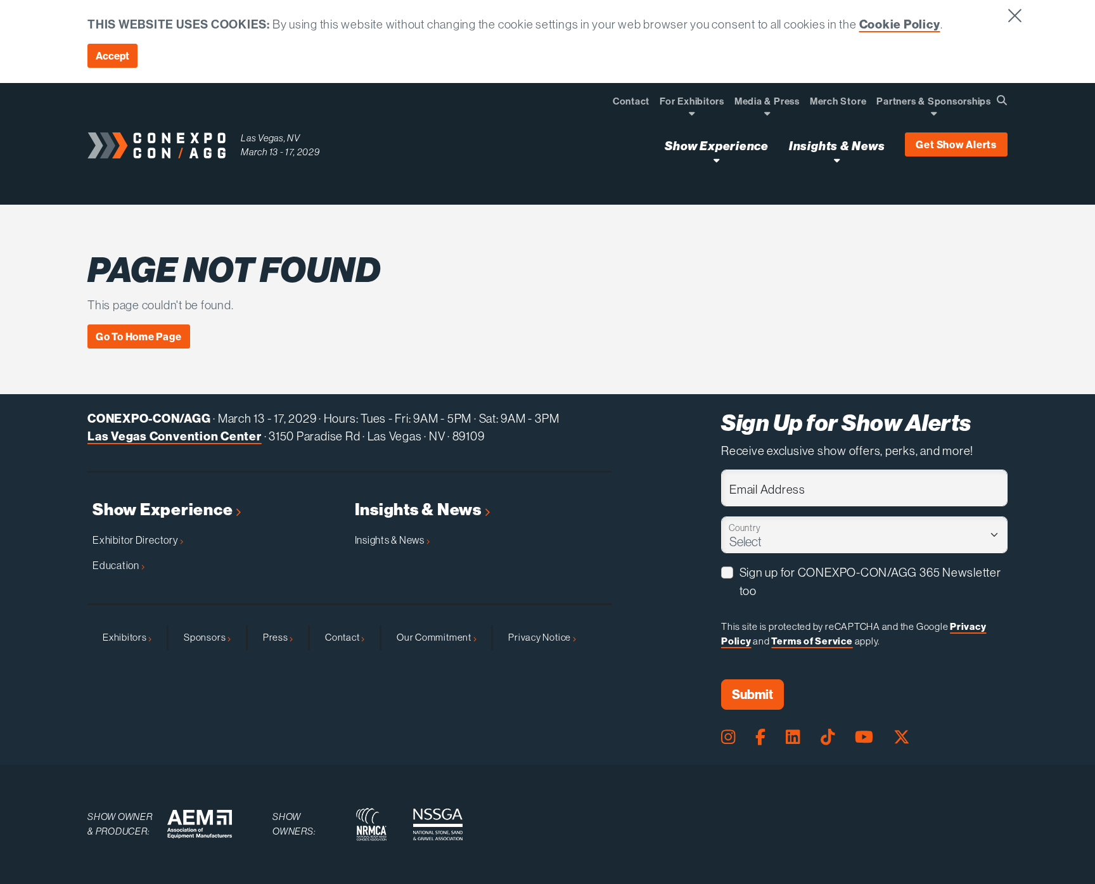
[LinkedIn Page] (793, 737)
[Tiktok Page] (827, 737)
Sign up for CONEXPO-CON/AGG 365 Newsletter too (870, 581)
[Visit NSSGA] (438, 824)
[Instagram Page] (728, 737)
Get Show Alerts (956, 144)
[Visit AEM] (199, 824)
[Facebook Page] (760, 737)
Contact (343, 637)
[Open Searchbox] (1002, 100)
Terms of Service (811, 641)
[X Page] (901, 737)
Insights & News (420, 510)
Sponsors (205, 637)
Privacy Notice (540, 637)
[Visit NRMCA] (371, 824)
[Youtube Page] (864, 737)
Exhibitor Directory (136, 540)
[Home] (156, 145)
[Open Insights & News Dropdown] (837, 160)
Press (276, 637)
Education (117, 565)
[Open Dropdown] (692, 113)
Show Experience (164, 510)
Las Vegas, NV (270, 138)
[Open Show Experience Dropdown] (716, 160)
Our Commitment (435, 637)
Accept (112, 55)
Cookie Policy (899, 24)
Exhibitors (125, 637)
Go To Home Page (139, 336)
